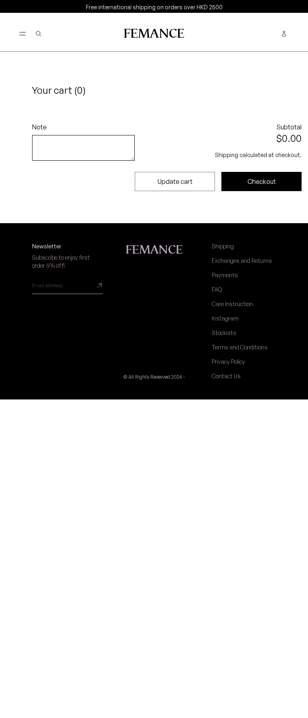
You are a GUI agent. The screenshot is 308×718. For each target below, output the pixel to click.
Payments (225, 275)
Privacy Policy (228, 361)
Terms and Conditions (239, 347)
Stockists (224, 332)
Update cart (175, 181)
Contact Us (226, 376)
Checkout (261, 181)
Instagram (225, 318)
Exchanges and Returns (242, 260)
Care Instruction (232, 304)
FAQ (217, 289)
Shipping (223, 246)
